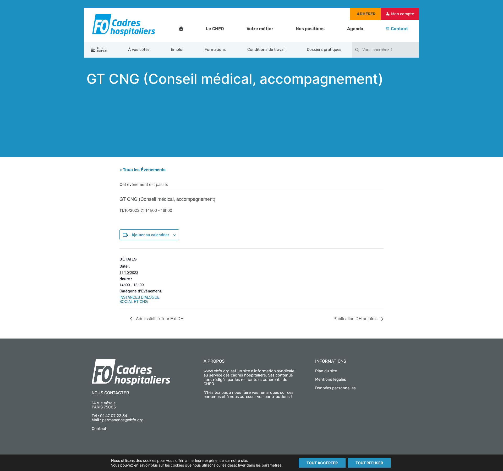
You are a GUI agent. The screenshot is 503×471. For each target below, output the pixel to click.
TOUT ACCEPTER (322, 463)
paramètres (271, 465)
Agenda (355, 28)
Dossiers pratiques (324, 49)
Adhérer (366, 14)
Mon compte (402, 14)
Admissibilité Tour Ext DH (159, 318)
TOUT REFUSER (369, 463)
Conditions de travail (266, 49)
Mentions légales (330, 379)
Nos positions (310, 28)
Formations (215, 49)
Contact (399, 28)
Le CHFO (215, 28)
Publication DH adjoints (356, 318)
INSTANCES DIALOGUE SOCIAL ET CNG (139, 299)
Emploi (177, 49)
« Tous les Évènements (142, 170)
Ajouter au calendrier (150, 234)
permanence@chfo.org (123, 420)
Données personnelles (335, 388)
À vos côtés (139, 49)
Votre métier (260, 28)
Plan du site (326, 371)
